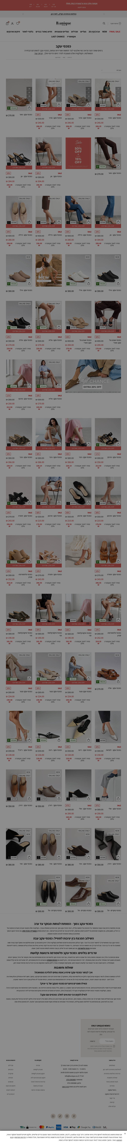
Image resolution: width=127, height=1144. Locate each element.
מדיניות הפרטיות (20, 1137)
